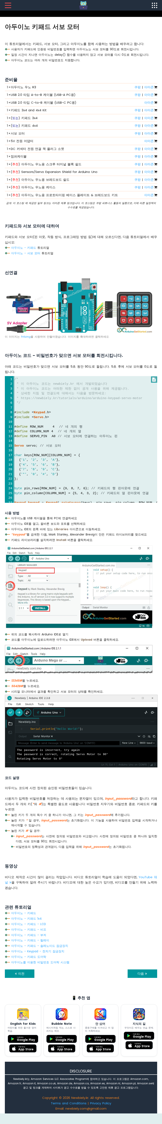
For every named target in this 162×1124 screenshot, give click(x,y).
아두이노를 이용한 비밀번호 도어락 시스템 (40, 962)
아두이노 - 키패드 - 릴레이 (30, 940)
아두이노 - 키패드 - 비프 (28, 929)
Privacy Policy (100, 1103)
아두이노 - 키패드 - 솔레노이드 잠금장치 (39, 946)
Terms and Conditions (68, 1103)
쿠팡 (137, 87)
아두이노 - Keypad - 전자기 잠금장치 (37, 951)
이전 (20, 973)
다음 (141, 973)
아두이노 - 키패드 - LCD (28, 924)
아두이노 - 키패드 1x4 (26, 918)
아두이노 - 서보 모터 (25, 253)
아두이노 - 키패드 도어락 (28, 957)
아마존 (149, 87)
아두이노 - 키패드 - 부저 (28, 935)
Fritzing (26, 337)
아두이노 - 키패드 (23, 248)
